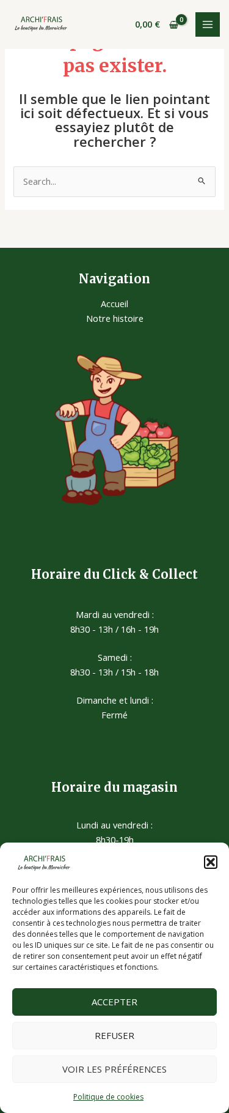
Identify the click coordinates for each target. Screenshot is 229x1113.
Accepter (114, 1002)
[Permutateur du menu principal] (207, 24)
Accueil (114, 303)
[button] (211, 862)
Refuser (114, 1035)
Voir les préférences (114, 1069)
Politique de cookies (108, 1097)
